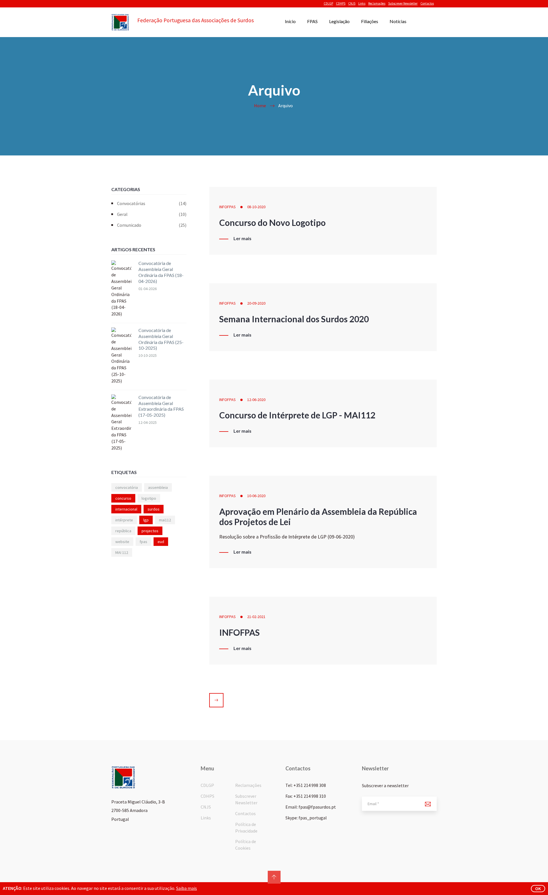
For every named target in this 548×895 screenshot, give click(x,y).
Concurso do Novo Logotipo (272, 222)
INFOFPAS (227, 206)
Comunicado (151, 225)
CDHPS (340, 3)
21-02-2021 (256, 616)
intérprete (124, 520)
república (123, 530)
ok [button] (538, 888)
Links (361, 3)
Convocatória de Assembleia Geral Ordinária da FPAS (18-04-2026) (161, 272)
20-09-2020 (256, 303)
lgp (146, 520)
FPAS (312, 21)
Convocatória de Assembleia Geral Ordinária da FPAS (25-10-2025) (161, 339)
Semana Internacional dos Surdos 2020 (294, 319)
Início (290, 21)
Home (260, 105)
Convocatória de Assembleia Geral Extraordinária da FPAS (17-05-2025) (161, 406)
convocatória (126, 487)
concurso (123, 498)
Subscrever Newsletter (403, 3)
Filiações (369, 21)
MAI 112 (121, 552)
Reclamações (376, 3)
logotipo (149, 498)
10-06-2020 (256, 495)
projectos (150, 530)
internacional (126, 509)
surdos (154, 509)
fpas (143, 541)
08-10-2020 (256, 206)
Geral (151, 214)
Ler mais (242, 238)
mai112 (165, 520)
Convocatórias (151, 203)
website (122, 541)
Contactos (427, 3)
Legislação (339, 21)
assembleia (158, 487)
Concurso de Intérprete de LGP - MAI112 (297, 415)
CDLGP (328, 3)
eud (161, 541)
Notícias (398, 21)
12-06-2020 (256, 399)
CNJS (351, 3)
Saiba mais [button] (186, 888)
